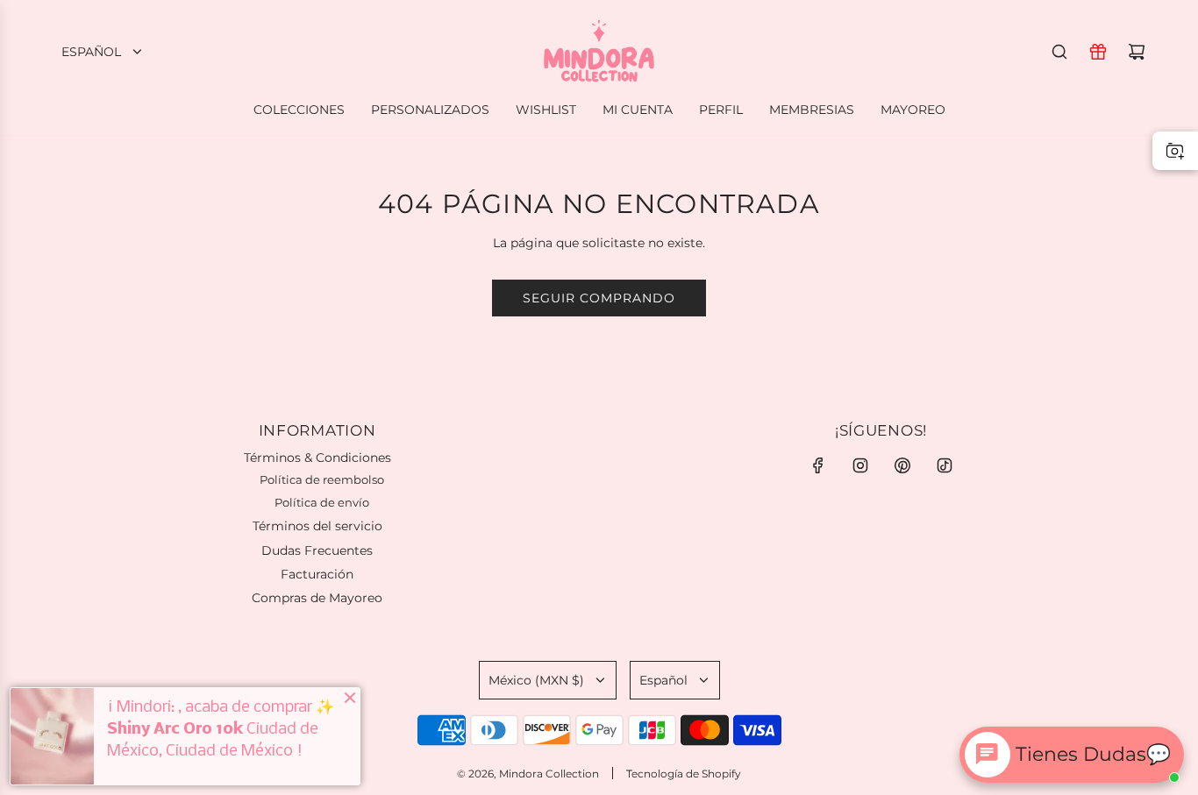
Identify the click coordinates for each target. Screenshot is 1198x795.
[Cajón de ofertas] (1098, 51)
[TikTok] (944, 465)
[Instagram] (860, 465)
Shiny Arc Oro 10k (175, 729)
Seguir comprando (599, 298)
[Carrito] (1136, 51)
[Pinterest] (902, 465)
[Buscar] (1059, 51)
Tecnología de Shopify (683, 773)
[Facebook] (818, 465)
